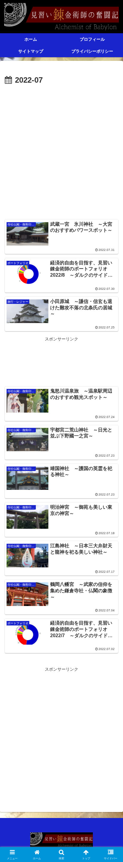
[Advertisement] (61, 151)
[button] (110, 732)
